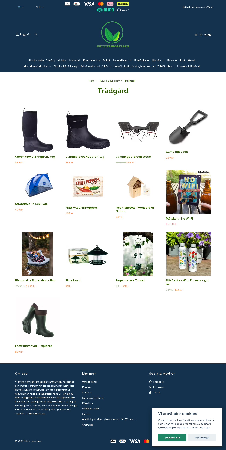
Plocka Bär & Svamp (65, 66)
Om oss (86, 413)
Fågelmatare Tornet (130, 280)
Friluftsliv (140, 60)
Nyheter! (74, 60)
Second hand (120, 60)
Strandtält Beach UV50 (31, 204)
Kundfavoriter (91, 60)
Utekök (156, 60)
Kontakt (86, 387)
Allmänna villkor (90, 408)
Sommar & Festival (188, 66)
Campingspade (177, 151)
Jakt (182, 60)
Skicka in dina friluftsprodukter (47, 60)
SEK (38, 6)
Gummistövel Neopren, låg (84, 156)
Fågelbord (72, 280)
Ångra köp (87, 424)
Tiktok (156, 392)
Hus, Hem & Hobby (35, 66)
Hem (91, 80)
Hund (191, 60)
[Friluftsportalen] (113, 34)
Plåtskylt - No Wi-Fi (179, 218)
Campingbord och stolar (133, 156)
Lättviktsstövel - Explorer (33, 346)
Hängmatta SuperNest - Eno (35, 280)
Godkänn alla (172, 437)
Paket (106, 60)
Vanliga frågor (89, 381)
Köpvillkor (87, 403)
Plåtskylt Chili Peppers (81, 207)
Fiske (170, 60)
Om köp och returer (93, 397)
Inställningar (202, 437)
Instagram (158, 387)
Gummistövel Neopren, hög (35, 156)
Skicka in (86, 392)
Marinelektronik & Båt (94, 66)
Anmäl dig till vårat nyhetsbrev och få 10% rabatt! (144, 66)
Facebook (158, 381)
